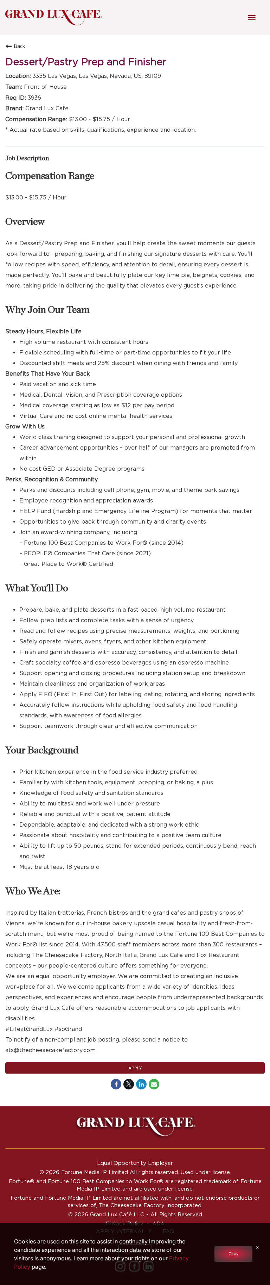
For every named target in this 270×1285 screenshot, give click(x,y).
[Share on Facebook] (116, 1084)
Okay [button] (233, 1253)
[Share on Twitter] (128, 1084)
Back (19, 46)
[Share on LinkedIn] (141, 1084)
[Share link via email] (154, 1084)
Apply (135, 1067)
